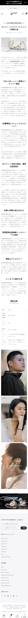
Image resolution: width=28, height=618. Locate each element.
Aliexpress (3, 551)
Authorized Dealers (5, 556)
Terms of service (5, 580)
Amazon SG (4, 549)
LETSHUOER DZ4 (6, 87)
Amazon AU (4, 546)
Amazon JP (4, 543)
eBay (2, 554)
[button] (24, 617)
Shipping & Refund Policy (7, 575)
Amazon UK (4, 541)
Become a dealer (5, 572)
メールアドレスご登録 (16, 3)
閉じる (3, 2)
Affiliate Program (5, 583)
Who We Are (4, 569)
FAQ (2, 567)
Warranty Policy (5, 577)
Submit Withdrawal (5, 585)
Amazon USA (4, 538)
